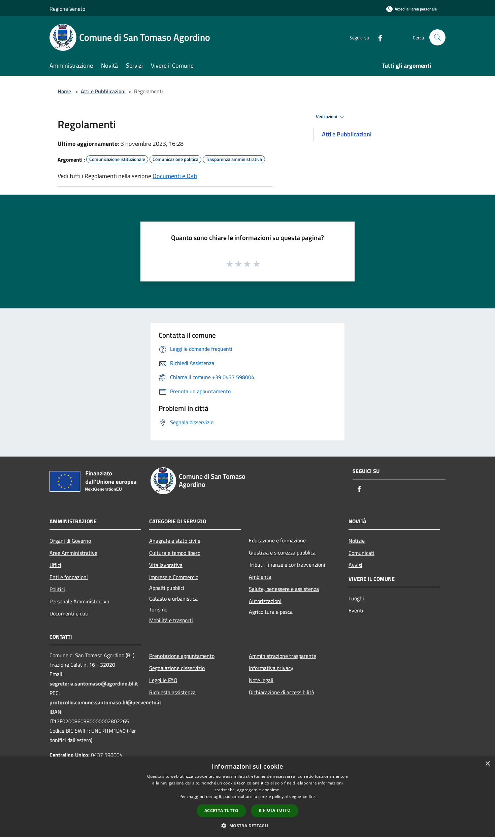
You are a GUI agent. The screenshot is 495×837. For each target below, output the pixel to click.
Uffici (55, 565)
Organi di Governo (70, 541)
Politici (57, 589)
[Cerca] (437, 37)
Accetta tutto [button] (221, 810)
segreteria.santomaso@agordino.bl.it (94, 683)
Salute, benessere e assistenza (284, 589)
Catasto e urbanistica (173, 599)
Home (64, 91)
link (312, 796)
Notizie (357, 541)
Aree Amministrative (73, 553)
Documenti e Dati (175, 175)
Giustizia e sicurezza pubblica (282, 552)
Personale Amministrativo (79, 601)
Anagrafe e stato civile (174, 541)
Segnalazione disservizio (177, 668)
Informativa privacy (271, 668)
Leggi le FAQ (163, 680)
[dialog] (247, 797)
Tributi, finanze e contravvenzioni (287, 565)
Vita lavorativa (166, 565)
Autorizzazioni (265, 601)
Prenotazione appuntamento (181, 656)
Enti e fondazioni (69, 577)
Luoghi (356, 598)
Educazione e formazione (277, 540)
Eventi (356, 610)
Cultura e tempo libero (174, 553)
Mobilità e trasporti (171, 620)
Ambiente (260, 577)
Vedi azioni (327, 116)
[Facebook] (377, 37)
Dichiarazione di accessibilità (281, 692)
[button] (247, 825)
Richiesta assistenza (172, 692)
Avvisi (355, 565)
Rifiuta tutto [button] (275, 810)
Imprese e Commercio (173, 577)
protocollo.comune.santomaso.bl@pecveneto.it (105, 702)
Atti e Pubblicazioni (103, 91)
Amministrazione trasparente (282, 656)
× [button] (487, 763)
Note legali (261, 680)
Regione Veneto (67, 9)
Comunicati (361, 553)
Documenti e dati (69, 613)
